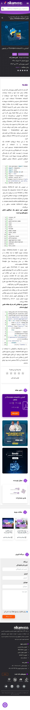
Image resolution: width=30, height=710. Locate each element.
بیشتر (5, 674)
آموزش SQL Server (22, 650)
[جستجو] (3, 9)
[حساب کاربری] (2, 3)
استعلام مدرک (24, 658)
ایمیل (26, 574)
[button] (27, 531)
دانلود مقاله (15, 413)
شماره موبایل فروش (18, 668)
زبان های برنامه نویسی (23, 54)
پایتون (14, 54)
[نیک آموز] (16, 3)
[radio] (23, 374)
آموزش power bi (23, 655)
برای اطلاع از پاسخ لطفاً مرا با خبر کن (15, 612)
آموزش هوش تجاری (22, 652)
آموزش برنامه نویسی (22, 647)
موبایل (25, 582)
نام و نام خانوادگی (22, 565)
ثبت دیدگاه (9, 617)
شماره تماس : (19, 666)
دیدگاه (25, 562)
